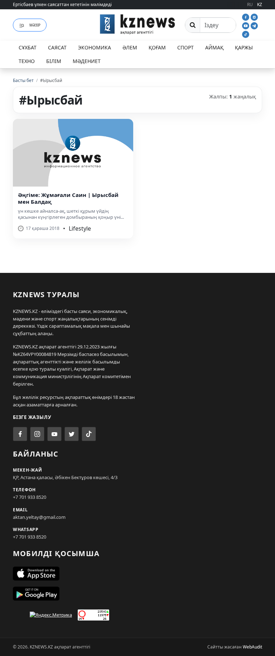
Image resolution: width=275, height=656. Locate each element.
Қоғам (157, 47)
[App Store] (137, 573)
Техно (27, 61)
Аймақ (214, 47)
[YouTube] (246, 25)
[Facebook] (246, 16)
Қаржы (244, 47)
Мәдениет (87, 61)
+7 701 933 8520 (29, 497)
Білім (53, 61)
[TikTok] (245, 34)
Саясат (57, 47)
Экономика (94, 47)
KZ (259, 4)
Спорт (185, 47)
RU (250, 4)
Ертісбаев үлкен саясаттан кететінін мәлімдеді (62, 4)
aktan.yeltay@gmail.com (39, 517)
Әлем (129, 47)
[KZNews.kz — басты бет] (137, 24)
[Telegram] (254, 25)
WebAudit (252, 647)
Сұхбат (28, 47)
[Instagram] (254, 16)
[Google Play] (137, 594)
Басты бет (23, 80)
